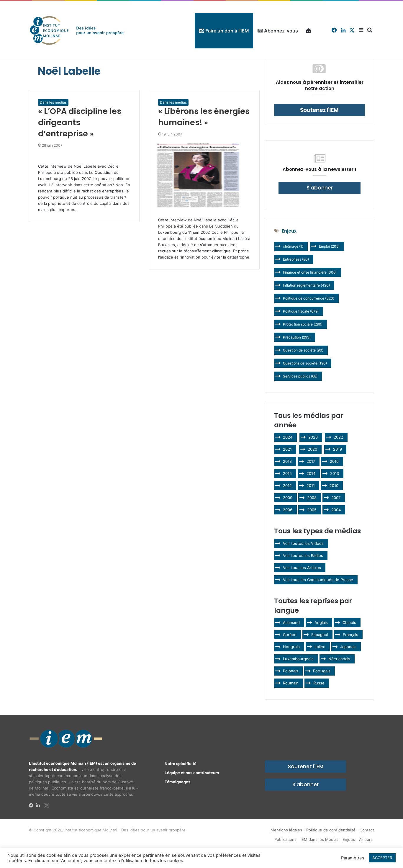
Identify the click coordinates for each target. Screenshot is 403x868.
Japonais (348, 646)
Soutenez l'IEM (305, 766)
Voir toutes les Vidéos (303, 543)
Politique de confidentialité (331, 830)
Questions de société (305, 363)
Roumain (291, 683)
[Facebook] (32, 805)
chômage (293, 246)
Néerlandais (339, 658)
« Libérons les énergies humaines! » (204, 117)
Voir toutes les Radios (303, 555)
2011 (311, 485)
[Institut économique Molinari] (76, 30)
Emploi (329, 246)
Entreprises (296, 259)
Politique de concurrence (308, 298)
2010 (334, 485)
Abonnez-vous (280, 31)
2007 (335, 497)
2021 (287, 449)
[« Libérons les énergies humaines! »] (204, 175)
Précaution (297, 337)
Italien (319, 646)
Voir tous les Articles (302, 567)
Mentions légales (286, 830)
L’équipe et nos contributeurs (192, 772)
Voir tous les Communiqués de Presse (318, 579)
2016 (334, 461)
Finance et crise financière (310, 272)
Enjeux (349, 839)
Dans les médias (53, 102)
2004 (336, 509)
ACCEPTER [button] (382, 857)
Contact (367, 830)
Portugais (321, 670)
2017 (311, 461)
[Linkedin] (39, 805)
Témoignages (177, 781)
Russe (319, 683)
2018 (287, 461)
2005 (312, 509)
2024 (287, 437)
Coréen (289, 634)
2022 (338, 437)
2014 (311, 473)
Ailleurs (366, 839)
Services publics (300, 376)
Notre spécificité (180, 763)
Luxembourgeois (298, 658)
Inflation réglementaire (306, 285)
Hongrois (291, 646)
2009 (287, 497)
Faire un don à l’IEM (226, 31)
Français (350, 634)
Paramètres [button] (352, 858)
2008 (312, 497)
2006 (287, 509)
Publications (285, 839)
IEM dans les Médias (319, 839)
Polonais (290, 670)
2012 (287, 485)
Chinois (349, 622)
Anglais (321, 622)
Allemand (291, 622)
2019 (337, 449)
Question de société (303, 350)
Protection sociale (302, 324)
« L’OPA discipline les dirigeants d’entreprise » (79, 122)
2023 (313, 437)
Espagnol (319, 634)
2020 (312, 449)
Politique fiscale (301, 311)
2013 (334, 473)
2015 (287, 473)
